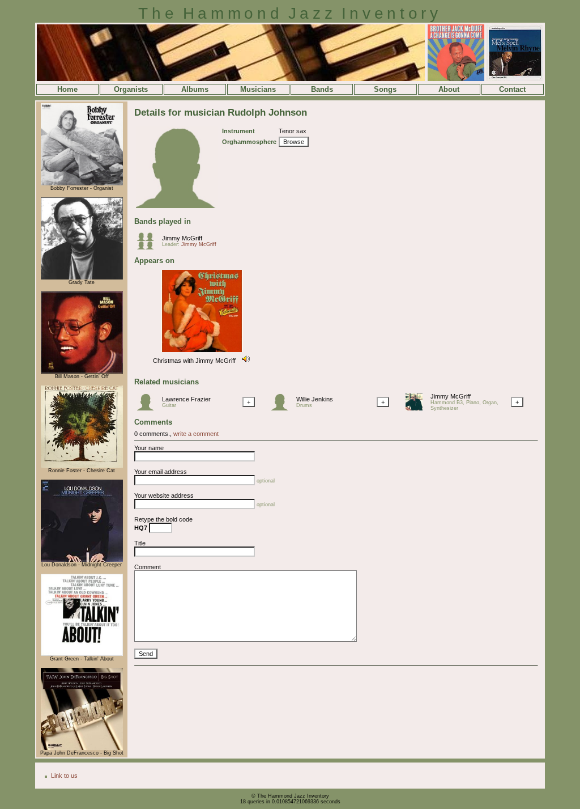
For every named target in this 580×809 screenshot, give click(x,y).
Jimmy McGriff (182, 238)
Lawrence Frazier (186, 399)
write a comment (196, 433)
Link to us (64, 775)
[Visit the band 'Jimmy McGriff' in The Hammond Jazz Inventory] (148, 247)
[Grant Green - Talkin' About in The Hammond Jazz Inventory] (82, 654)
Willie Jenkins (314, 399)
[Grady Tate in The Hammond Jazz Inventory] (82, 278)
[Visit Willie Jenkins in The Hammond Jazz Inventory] (282, 408)
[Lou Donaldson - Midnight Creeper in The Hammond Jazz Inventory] (82, 560)
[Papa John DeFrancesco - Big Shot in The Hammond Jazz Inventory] (82, 748)
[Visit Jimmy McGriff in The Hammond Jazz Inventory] (417, 408)
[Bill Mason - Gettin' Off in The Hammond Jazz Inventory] (82, 372)
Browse (293, 141)
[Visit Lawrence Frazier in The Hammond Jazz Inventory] (148, 408)
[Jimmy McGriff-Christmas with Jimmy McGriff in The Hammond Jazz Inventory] (202, 352)
